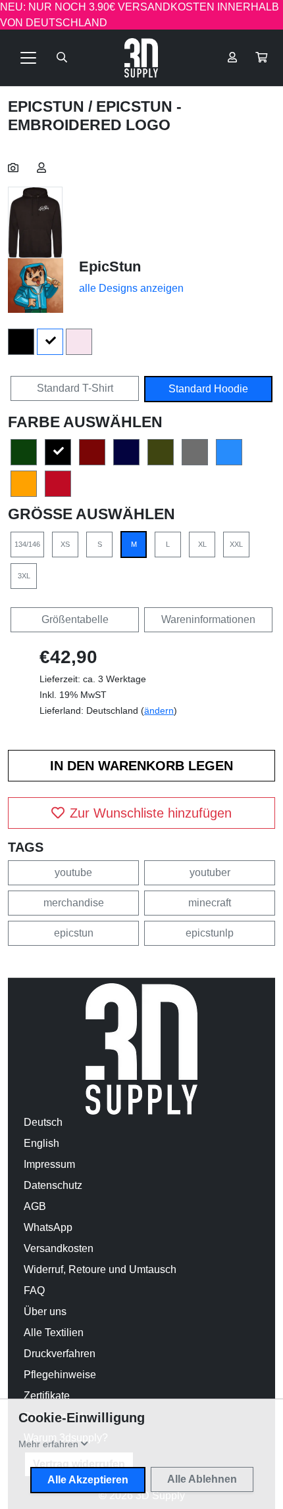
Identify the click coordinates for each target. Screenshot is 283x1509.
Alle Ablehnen (202, 1479)
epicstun (73, 933)
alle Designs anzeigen (131, 288)
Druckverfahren (59, 1353)
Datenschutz (53, 1185)
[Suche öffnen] (62, 57)
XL (202, 544)
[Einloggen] (232, 58)
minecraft (209, 902)
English (41, 1143)
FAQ (34, 1290)
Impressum (49, 1164)
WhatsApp (48, 1227)
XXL (236, 544)
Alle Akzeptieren (87, 1479)
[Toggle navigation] (28, 57)
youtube (73, 872)
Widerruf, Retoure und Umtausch (100, 1269)
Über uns (45, 1311)
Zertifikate (47, 1395)
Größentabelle (75, 619)
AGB (35, 1206)
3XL (24, 576)
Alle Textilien (54, 1332)
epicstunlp (210, 933)
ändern (159, 710)
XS (65, 544)
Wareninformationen (208, 619)
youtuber (210, 872)
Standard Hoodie (208, 388)
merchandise (73, 902)
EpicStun (48, 106)
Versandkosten (58, 1248)
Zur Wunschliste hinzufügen (151, 813)
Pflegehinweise (60, 1374)
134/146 (27, 544)
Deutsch (43, 1122)
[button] (261, 58)
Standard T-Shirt (75, 388)
